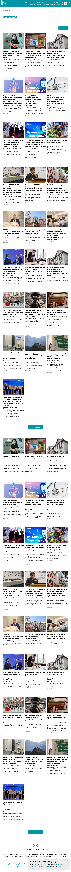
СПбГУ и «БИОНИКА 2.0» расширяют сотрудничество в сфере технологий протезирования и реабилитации (13, 271)
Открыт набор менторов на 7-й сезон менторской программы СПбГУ (35, 231)
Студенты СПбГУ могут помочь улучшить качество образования (56, 312)
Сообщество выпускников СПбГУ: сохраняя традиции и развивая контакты (13, 312)
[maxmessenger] (37, 845)
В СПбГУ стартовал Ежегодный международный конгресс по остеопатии (13, 231)
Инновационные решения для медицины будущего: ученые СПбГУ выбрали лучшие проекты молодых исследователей (57, 356)
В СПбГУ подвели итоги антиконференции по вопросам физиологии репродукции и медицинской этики (57, 271)
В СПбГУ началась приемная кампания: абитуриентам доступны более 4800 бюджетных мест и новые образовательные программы (57, 188)
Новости (11, 10)
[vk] (34, 845)
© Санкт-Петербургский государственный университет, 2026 (35, 851)
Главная (5, 10)
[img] (65, 3)
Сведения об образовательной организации (35, 849)
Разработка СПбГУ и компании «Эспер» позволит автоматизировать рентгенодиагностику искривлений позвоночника (12, 99)
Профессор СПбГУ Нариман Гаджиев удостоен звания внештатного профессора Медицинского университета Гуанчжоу (13, 401)
